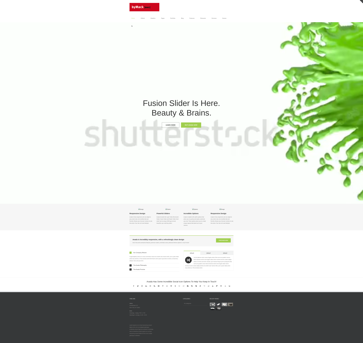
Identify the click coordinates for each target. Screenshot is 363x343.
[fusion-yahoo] (204, 286)
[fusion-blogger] (187, 286)
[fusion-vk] (229, 286)
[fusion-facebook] (133, 286)
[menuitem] (134, 18)
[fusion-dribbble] (150, 286)
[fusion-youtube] (158, 286)
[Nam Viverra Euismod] (230, 304)
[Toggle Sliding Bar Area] (361, 1)
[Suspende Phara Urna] (218, 308)
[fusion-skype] (192, 286)
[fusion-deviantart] (200, 286)
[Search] (132, 26)
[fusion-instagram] (142, 286)
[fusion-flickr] (167, 286)
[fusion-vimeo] (171, 286)
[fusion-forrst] (212, 286)
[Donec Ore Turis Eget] (212, 304)
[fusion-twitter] (137, 286)
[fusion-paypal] (216, 286)
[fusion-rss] (154, 286)
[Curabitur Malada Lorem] (212, 308)
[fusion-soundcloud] (225, 286)
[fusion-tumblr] (175, 286)
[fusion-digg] (183, 286)
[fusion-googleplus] (179, 286)
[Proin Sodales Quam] (224, 304)
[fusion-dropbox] (221, 286)
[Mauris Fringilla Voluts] (218, 304)
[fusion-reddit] (208, 286)
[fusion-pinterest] (162, 286)
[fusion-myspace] (196, 286)
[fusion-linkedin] (146, 286)
